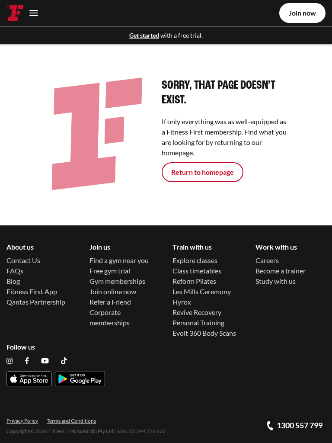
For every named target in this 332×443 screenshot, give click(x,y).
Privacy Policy (22, 420)
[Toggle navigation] (31, 12)
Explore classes (194, 260)
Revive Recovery (196, 312)
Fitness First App (31, 291)
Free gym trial (109, 270)
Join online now (112, 291)
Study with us (275, 281)
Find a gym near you (119, 260)
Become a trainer (280, 270)
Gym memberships (117, 281)
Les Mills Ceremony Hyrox (201, 296)
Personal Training (198, 322)
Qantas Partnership (35, 302)
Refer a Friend (110, 302)
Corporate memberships (109, 317)
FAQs (14, 270)
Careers (267, 260)
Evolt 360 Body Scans (204, 333)
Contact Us (23, 260)
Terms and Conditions (71, 420)
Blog (13, 281)
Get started (144, 35)
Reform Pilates (194, 281)
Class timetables (196, 270)
